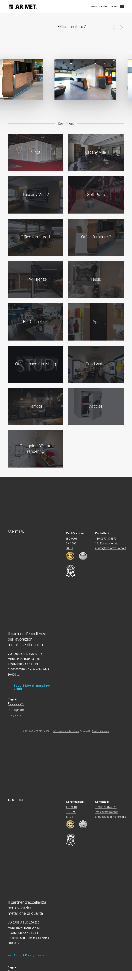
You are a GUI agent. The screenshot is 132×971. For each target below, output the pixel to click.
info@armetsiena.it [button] (106, 543)
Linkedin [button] (14, 716)
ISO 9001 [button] (71, 538)
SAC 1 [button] (69, 548)
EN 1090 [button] (71, 543)
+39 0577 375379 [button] (106, 538)
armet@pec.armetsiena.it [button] (110, 548)
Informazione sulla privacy (66, 731)
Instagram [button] (16, 710)
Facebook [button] (16, 703)
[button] (122, 6)
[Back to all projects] (10, 27)
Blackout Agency (100, 731)
